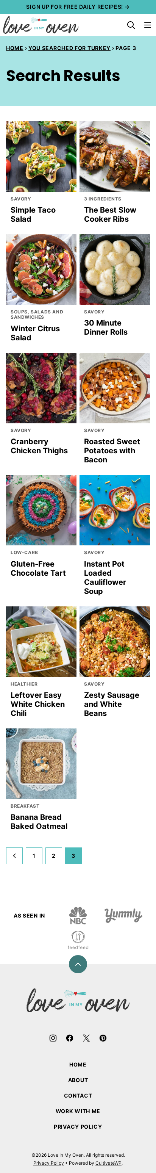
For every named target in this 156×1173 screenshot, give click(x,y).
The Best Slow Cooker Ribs (110, 214)
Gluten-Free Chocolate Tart (38, 568)
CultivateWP (108, 1163)
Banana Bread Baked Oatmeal (39, 822)
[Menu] (147, 25)
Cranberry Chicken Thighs (39, 446)
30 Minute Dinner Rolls (106, 327)
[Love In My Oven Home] (41, 25)
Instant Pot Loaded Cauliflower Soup (105, 577)
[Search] (131, 25)
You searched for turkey (69, 48)
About (78, 1080)
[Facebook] (69, 1038)
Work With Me (78, 1111)
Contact (78, 1095)
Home (14, 48)
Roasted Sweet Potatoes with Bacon (112, 450)
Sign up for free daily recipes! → (77, 6)
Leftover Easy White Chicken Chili (38, 704)
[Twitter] (86, 1038)
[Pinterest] (103, 1038)
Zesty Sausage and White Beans (111, 704)
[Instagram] (53, 1038)
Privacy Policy (78, 1126)
